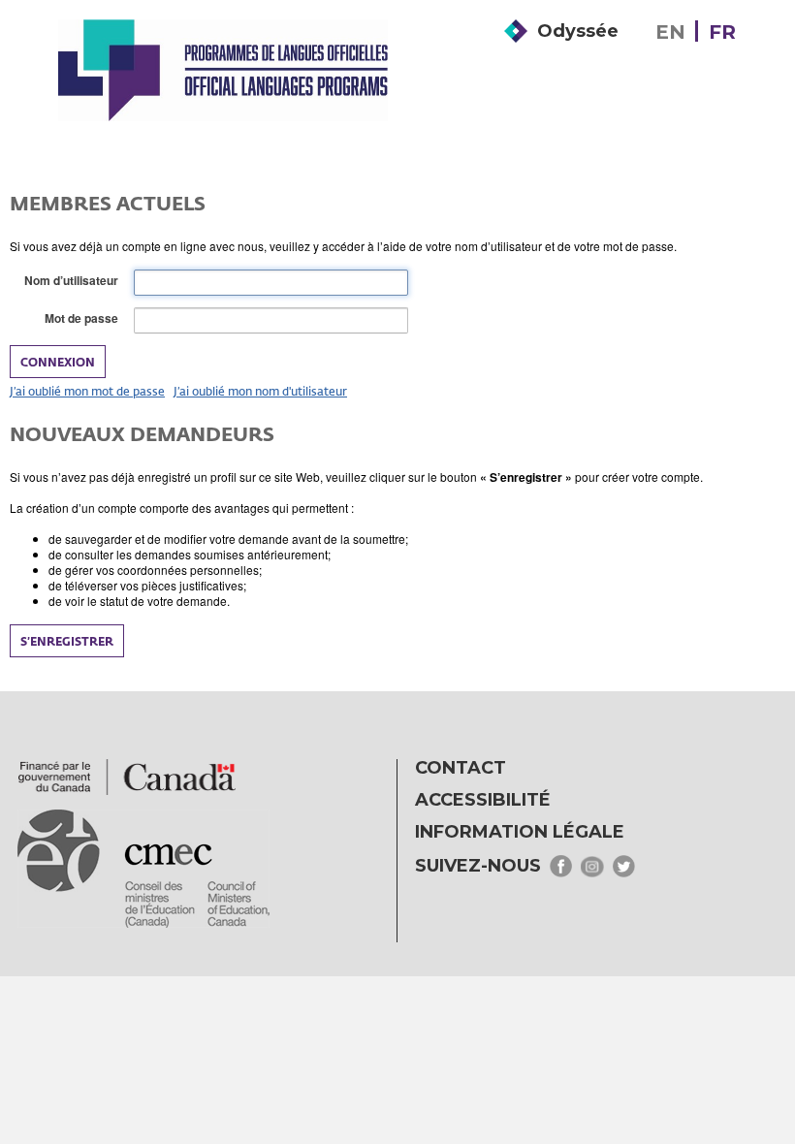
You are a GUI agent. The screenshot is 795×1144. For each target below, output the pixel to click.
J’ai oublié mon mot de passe (87, 390)
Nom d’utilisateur (75, 280)
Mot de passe (85, 318)
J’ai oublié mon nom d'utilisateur (260, 390)
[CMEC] (223, 69)
